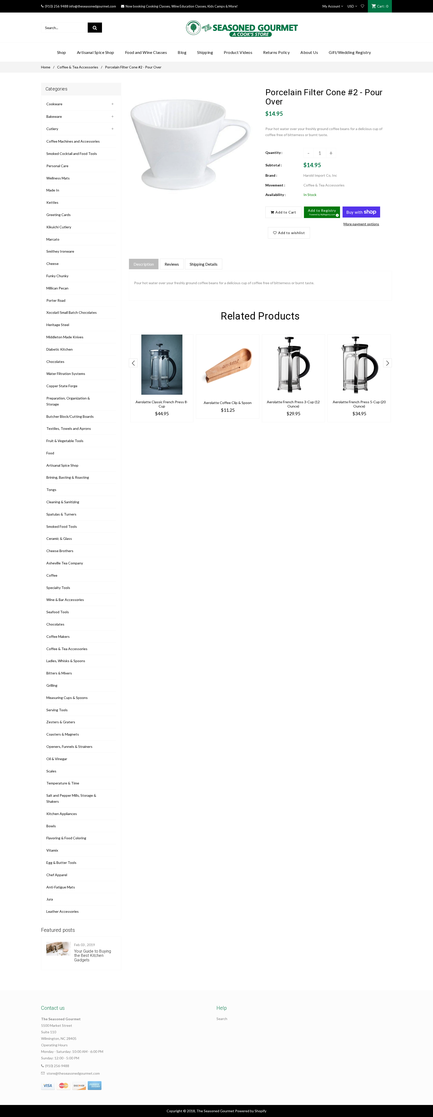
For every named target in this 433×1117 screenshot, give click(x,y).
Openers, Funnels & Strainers (69, 746)
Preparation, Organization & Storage (68, 401)
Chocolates (55, 361)
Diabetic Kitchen (59, 349)
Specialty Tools (58, 587)
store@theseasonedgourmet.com (73, 1073)
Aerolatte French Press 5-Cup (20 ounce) (359, 404)
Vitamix (52, 850)
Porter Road (55, 300)
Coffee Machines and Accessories (73, 141)
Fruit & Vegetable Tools (64, 441)
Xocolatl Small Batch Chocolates (71, 312)
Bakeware (54, 116)
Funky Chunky (57, 276)
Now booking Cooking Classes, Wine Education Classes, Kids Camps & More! (182, 6)
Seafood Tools (57, 612)
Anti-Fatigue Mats (60, 887)
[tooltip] (336, 214)
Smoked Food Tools (61, 526)
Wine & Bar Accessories (65, 599)
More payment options (361, 224)
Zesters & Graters (60, 722)
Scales (51, 771)
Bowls (51, 826)
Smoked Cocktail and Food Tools (71, 153)
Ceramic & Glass (59, 538)
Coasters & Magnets (62, 734)
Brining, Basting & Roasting (67, 477)
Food (50, 453)
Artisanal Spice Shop (62, 465)
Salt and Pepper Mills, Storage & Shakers (71, 798)
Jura (49, 899)
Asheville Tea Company (64, 563)
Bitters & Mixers (59, 673)
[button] (322, 212)
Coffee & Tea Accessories (77, 67)
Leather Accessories (62, 911)
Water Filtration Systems (65, 373)
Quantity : (273, 152)
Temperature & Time (62, 783)
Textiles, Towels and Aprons (68, 428)
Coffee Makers (58, 636)
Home (45, 67)
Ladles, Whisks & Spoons (65, 661)
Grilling (51, 685)
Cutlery (52, 129)
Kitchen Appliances (61, 813)
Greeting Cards (58, 215)
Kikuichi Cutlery (58, 227)
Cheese (52, 263)
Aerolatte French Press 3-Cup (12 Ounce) (293, 404)
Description (144, 264)
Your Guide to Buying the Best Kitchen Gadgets (92, 955)
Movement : (275, 185)
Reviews (172, 264)
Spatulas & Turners (61, 514)
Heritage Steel (57, 325)
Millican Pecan (57, 288)
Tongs (51, 489)
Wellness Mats (58, 178)
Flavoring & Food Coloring (66, 838)
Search (221, 1019)
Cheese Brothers (59, 551)
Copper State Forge (61, 386)
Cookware (54, 104)
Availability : (275, 194)
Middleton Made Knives (64, 337)
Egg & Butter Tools (61, 862)
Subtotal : (273, 165)
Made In (52, 190)
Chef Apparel (56, 875)
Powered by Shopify (250, 1111)
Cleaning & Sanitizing (62, 502)
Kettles (52, 202)
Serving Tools (57, 710)
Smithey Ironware (60, 251)
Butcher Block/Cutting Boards (70, 416)
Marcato (52, 239)
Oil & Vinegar (56, 759)
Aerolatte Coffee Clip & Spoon (228, 402)
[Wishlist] (362, 6)
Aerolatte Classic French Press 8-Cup (162, 404)
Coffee (51, 575)
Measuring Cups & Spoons (67, 697)
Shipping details (204, 264)
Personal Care (57, 166)
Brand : (271, 175)
